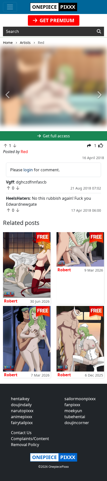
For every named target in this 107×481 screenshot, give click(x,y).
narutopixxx (22, 410)
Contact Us (21, 432)
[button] (8, 95)
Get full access (56, 136)
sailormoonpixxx (80, 398)
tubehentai (74, 416)
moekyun (73, 410)
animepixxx (21, 416)
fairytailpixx (22, 422)
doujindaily (21, 404)
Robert (10, 301)
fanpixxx (72, 404)
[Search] (99, 31)
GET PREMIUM (56, 20)
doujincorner (76, 422)
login (28, 170)
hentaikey (20, 398)
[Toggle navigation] (10, 7)
